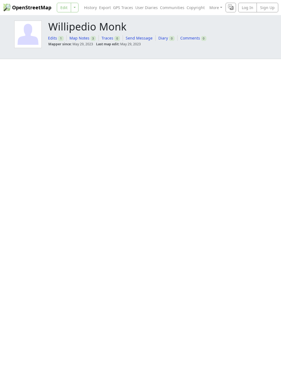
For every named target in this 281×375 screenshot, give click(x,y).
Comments (190, 38)
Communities (172, 7)
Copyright (196, 7)
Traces (107, 38)
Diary (163, 38)
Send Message (139, 38)
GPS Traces (123, 7)
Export (105, 7)
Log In (247, 7)
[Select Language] (231, 7)
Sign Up (267, 7)
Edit (64, 7)
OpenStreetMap (31, 7)
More (214, 7)
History (90, 7)
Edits (52, 38)
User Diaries (146, 7)
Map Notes (79, 38)
